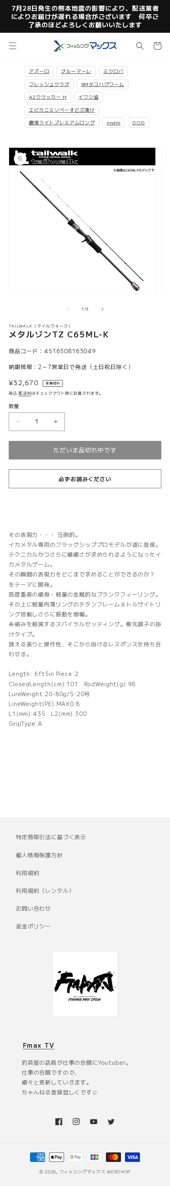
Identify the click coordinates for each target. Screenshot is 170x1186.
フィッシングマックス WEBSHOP (95, 1171)
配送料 (25, 393)
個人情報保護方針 (39, 855)
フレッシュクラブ (49, 84)
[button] (12, 46)
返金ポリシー (33, 926)
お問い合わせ (33, 908)
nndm (114, 122)
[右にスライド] (102, 309)
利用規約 (27, 873)
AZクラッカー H (48, 96)
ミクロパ (113, 71)
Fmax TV (39, 1045)
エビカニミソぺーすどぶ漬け (62, 109)
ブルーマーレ (76, 71)
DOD (138, 122)
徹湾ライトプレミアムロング (62, 122)
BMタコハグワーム (103, 84)
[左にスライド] (67, 309)
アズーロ (39, 71)
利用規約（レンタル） (45, 890)
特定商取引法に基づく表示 (51, 837)
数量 (14, 406)
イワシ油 (88, 96)
